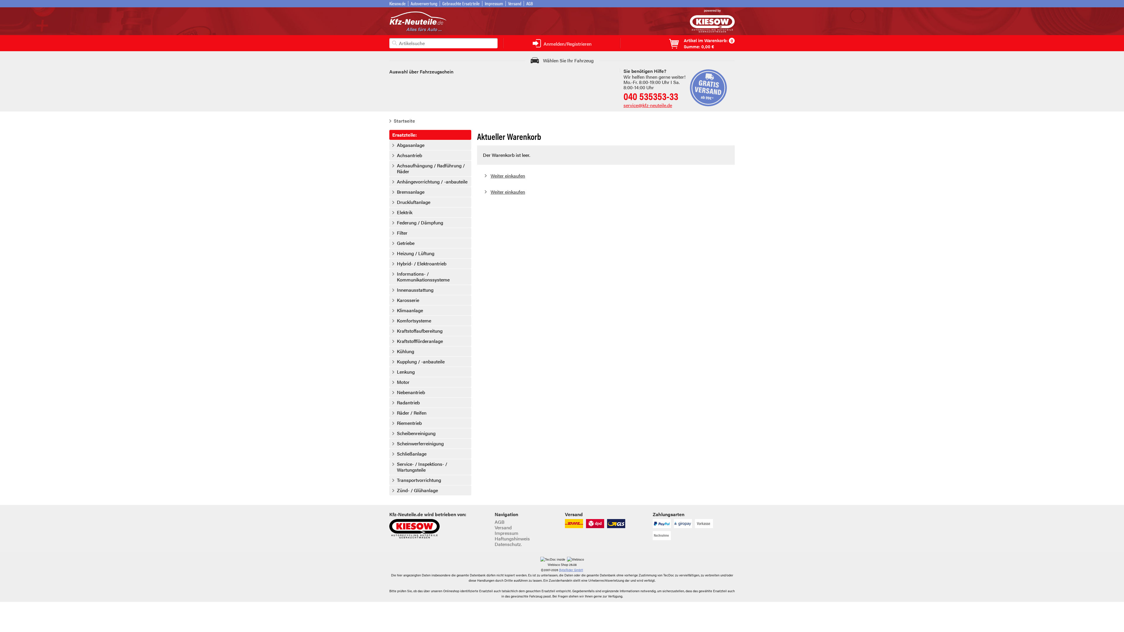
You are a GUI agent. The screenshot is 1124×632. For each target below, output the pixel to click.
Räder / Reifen (411, 413)
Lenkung (406, 372)
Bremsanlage (410, 192)
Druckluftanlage (413, 202)
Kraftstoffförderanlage (420, 341)
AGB (529, 3)
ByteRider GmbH (571, 570)
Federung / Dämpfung (420, 223)
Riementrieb (409, 423)
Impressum (494, 3)
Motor (403, 382)
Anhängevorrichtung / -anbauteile (432, 182)
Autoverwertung (424, 3)
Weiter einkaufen (508, 175)
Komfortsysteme (414, 321)
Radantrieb (408, 403)
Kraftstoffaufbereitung (420, 331)
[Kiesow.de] (712, 30)
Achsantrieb (409, 155)
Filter (402, 233)
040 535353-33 (650, 96)
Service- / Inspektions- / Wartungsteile (422, 467)
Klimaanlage (410, 310)
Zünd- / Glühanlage (417, 490)
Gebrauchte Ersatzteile (461, 3)
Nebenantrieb (411, 392)
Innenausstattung (415, 290)
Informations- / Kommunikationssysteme (423, 277)
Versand (514, 3)
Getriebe (405, 243)
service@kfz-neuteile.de (647, 105)
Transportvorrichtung (419, 480)
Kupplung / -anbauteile (421, 362)
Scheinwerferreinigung (420, 443)
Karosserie (408, 300)
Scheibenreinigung (416, 433)
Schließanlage (411, 454)
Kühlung (405, 351)
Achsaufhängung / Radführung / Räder (431, 168)
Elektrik (404, 212)
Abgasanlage (410, 145)
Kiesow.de (397, 3)
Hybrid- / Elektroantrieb (421, 264)
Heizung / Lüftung (415, 253)
